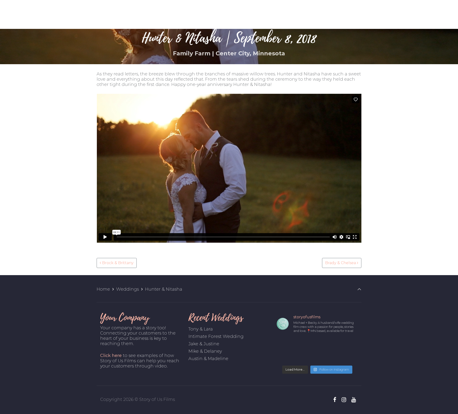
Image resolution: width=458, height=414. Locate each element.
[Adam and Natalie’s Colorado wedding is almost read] (306, 344)
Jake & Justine (203, 343)
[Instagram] (343, 399)
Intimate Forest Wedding (216, 336)
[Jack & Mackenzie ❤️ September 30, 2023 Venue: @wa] (348, 344)
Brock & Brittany (117, 263)
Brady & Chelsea (341, 263)
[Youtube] (353, 399)
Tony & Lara (200, 329)
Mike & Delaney (205, 351)
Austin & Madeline (208, 358)
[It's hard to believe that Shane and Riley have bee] (286, 356)
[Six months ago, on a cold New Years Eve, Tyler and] (348, 356)
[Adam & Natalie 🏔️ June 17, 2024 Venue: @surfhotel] (286, 344)
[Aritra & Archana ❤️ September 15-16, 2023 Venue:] (306, 356)
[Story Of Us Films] (229, 14)
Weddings (127, 289)
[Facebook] (334, 399)
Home (103, 289)
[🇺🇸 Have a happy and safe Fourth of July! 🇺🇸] (327, 356)
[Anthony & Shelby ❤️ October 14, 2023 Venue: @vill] (327, 344)
